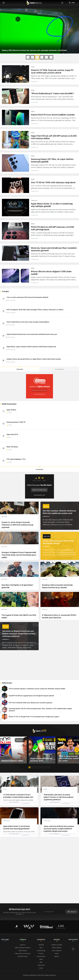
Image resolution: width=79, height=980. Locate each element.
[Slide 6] (51, 57)
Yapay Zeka (46, 536)
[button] (76, 750)
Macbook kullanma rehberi (12, 761)
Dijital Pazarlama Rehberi (22, 948)
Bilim (41, 962)
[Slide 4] (42, 57)
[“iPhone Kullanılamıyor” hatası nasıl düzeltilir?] (15, 96)
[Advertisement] (13, 664)
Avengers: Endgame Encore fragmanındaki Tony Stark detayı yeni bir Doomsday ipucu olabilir (19, 554)
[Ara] (63, 2)
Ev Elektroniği (41, 951)
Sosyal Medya (41, 956)
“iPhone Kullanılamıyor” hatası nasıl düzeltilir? (52, 93)
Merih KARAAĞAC (14, 802)
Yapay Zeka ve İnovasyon (23, 954)
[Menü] (4, 3)
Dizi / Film (4, 516)
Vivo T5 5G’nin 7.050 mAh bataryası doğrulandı (53, 182)
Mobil (32, 90)
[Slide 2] (32, 57)
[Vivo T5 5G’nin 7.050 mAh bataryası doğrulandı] (15, 185)
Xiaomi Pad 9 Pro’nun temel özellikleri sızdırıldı (53, 114)
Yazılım (41, 968)
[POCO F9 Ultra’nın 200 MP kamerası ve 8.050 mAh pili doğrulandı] (15, 231)
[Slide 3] (37, 57)
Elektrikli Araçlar (23, 956)
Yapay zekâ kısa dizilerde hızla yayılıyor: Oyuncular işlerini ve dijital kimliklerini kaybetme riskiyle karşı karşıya (59, 828)
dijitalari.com (35, 975)
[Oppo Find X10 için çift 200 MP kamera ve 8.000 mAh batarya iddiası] (15, 139)
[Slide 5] (46, 57)
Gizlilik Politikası (56, 948)
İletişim (56, 956)
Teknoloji (34, 200)
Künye (57, 954)
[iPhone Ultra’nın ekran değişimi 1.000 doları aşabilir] (15, 275)
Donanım (22, 945)
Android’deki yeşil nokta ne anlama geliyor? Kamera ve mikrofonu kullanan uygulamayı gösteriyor (58, 797)
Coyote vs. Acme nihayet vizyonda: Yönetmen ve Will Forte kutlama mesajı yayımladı (17, 524)
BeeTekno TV (20, 740)
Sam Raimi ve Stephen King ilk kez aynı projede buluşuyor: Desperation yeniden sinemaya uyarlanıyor (18, 633)
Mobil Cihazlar (23, 951)
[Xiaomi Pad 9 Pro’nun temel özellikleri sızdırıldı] (15, 117)
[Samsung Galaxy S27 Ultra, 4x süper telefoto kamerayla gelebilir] (15, 163)
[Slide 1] (28, 57)
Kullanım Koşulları (56, 945)
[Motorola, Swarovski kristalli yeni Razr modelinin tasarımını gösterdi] (15, 253)
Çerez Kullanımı (56, 951)
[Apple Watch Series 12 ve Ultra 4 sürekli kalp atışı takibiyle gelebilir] (15, 207)
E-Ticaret (41, 954)
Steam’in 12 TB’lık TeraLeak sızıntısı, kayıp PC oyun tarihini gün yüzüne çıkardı (52, 71)
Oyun (32, 67)
